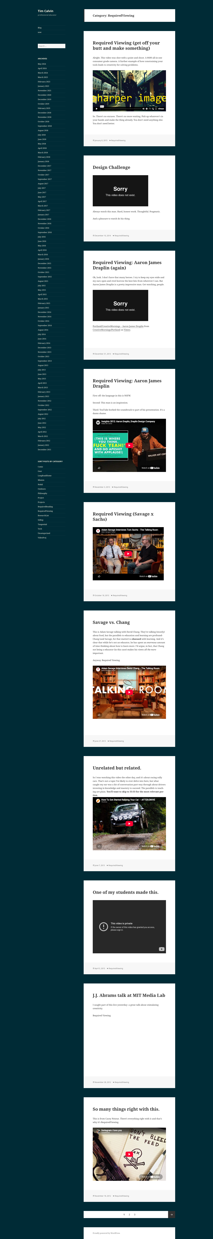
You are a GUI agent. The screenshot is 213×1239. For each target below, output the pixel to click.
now (39, 32)
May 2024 (42, 64)
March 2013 (43, 387)
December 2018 (44, 112)
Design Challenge (111, 167)
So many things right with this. (126, 1109)
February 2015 (44, 303)
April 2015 (42, 294)
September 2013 (45, 361)
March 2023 (43, 77)
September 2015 (45, 276)
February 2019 (44, 108)
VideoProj (42, 537)
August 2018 (43, 130)
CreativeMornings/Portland (106, 329)
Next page (171, 1214)
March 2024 (43, 73)
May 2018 (42, 144)
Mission (41, 480)
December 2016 (44, 219)
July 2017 (42, 188)
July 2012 (42, 418)
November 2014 (44, 316)
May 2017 (42, 197)
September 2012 (45, 409)
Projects (41, 502)
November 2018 (44, 117)
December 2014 (44, 312)
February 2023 (44, 81)
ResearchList (43, 515)
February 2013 (44, 392)
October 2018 (43, 121)
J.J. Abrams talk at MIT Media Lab (129, 995)
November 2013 (44, 352)
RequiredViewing (45, 511)
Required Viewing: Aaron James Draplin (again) (127, 265)
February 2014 (44, 343)
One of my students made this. (126, 892)
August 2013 (43, 365)
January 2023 (43, 86)
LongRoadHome (44, 475)
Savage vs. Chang (111, 622)
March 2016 (43, 254)
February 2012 (44, 440)
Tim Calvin (45, 11)
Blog (39, 27)
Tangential (42, 524)
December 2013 (44, 347)
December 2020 (44, 95)
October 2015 (43, 272)
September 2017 (45, 179)
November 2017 (44, 170)
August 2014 (43, 330)
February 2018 (44, 157)
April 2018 (42, 148)
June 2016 (42, 241)
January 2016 (43, 259)
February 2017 (44, 210)
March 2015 (43, 299)
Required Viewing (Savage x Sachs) (123, 516)
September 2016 (45, 232)
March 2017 (43, 206)
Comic (40, 467)
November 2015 (44, 268)
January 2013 (43, 396)
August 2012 (43, 414)
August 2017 (43, 183)
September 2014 (45, 325)
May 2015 (42, 290)
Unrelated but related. (117, 768)
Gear (40, 471)
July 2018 (42, 135)
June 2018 (42, 139)
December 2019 (44, 99)
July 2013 (42, 370)
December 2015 (44, 263)
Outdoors (42, 489)
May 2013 (42, 378)
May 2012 (42, 427)
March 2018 (43, 152)
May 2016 (42, 245)
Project (41, 498)
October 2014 (43, 321)
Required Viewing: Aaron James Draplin (127, 383)
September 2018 (45, 126)
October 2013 (43, 356)
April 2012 (42, 432)
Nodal (40, 484)
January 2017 (43, 214)
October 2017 (43, 175)
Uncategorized (44, 533)
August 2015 (43, 281)
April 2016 (42, 250)
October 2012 (43, 405)
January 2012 (43, 445)
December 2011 (44, 449)
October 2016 (43, 228)
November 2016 (44, 223)
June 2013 (42, 374)
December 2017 (44, 166)
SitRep (40, 520)
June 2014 (42, 339)
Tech (40, 529)
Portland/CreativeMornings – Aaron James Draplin (118, 326)
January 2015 (43, 308)
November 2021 (44, 90)
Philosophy (42, 493)
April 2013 (42, 383)
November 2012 (44, 401)
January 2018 (43, 161)
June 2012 (42, 423)
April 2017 (42, 201)
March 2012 (43, 436)
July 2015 (42, 285)
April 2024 (42, 68)
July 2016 (42, 237)
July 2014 (42, 334)
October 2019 (43, 104)
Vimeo (127, 329)
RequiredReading (45, 506)
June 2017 (42, 192)
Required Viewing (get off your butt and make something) (126, 45)
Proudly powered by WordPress (106, 1233)
